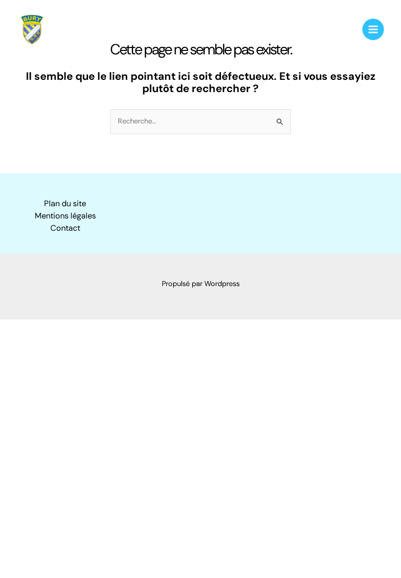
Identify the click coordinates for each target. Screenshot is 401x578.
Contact (65, 228)
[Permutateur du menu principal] (373, 29)
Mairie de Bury (89, 29)
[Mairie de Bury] (31, 29)
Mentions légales (65, 216)
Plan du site (65, 203)
